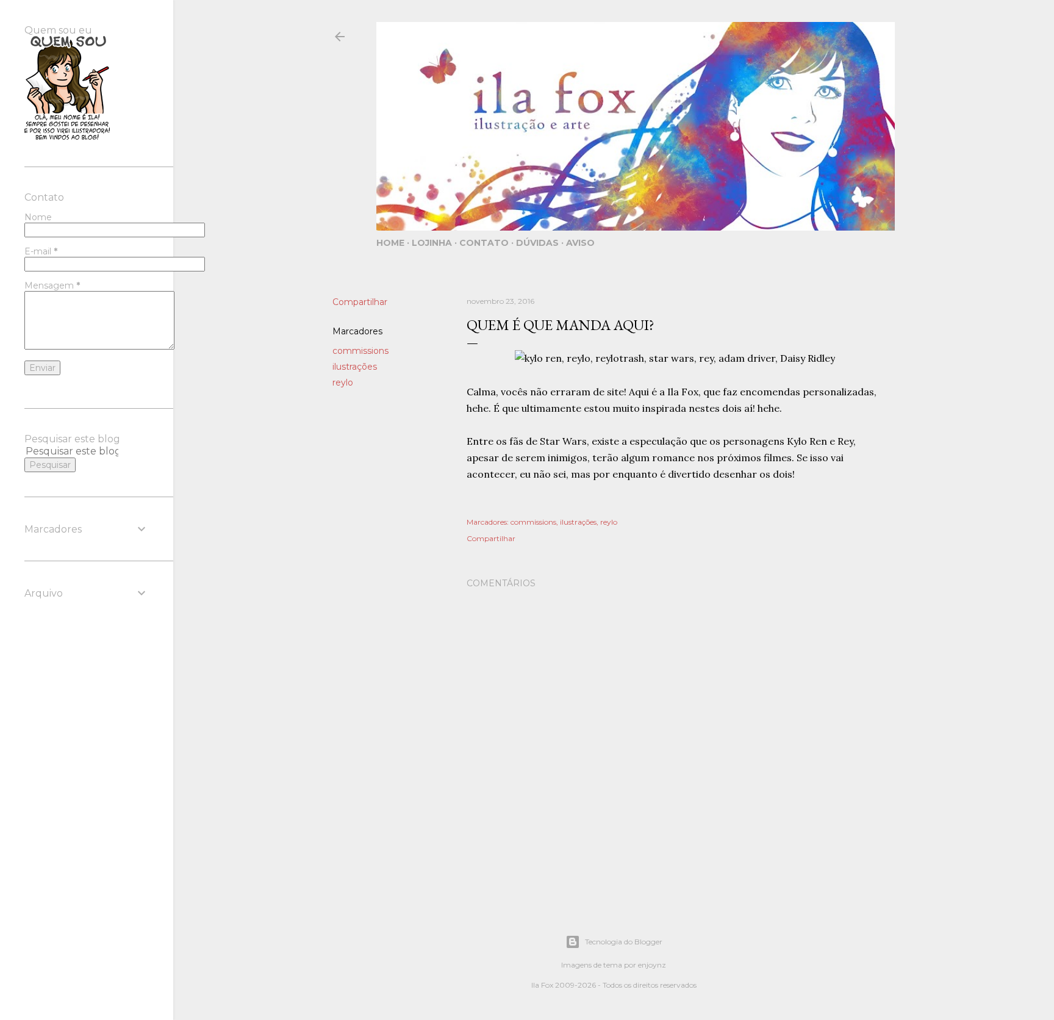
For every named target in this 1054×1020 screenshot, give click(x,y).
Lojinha (432, 242)
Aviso (580, 242)
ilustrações (354, 366)
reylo (342, 382)
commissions (360, 350)
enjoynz (652, 964)
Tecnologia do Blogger (623, 941)
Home (390, 242)
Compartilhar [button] (359, 301)
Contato (484, 242)
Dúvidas (537, 242)
